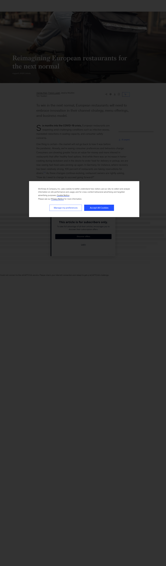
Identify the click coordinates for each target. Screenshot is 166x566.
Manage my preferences (66, 207)
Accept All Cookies (99, 207)
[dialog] (84, 199)
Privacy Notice (57, 199)
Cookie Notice (63, 195)
